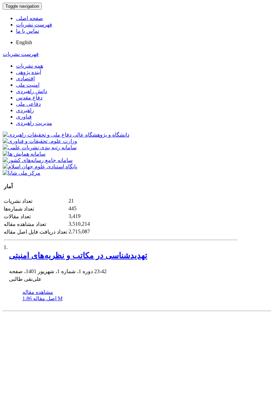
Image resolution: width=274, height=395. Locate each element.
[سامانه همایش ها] (24, 154)
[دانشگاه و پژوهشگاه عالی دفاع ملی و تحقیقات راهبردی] (66, 135)
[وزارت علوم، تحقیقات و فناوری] (40, 141)
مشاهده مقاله (37, 292)
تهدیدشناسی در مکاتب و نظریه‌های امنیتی (78, 255)
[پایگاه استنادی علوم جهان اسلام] (40, 166)
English (24, 42)
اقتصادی (25, 78)
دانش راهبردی (31, 91)
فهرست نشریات (34, 24)
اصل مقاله (42, 298)
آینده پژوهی (28, 72)
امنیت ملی (27, 85)
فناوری (24, 117)
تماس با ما (27, 31)
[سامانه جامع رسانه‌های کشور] (38, 160)
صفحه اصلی (29, 18)
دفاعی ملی (28, 104)
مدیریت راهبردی (34, 123)
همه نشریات (29, 66)
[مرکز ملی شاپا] (21, 173)
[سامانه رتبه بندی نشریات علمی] (40, 147)
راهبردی (25, 110)
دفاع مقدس (29, 97)
